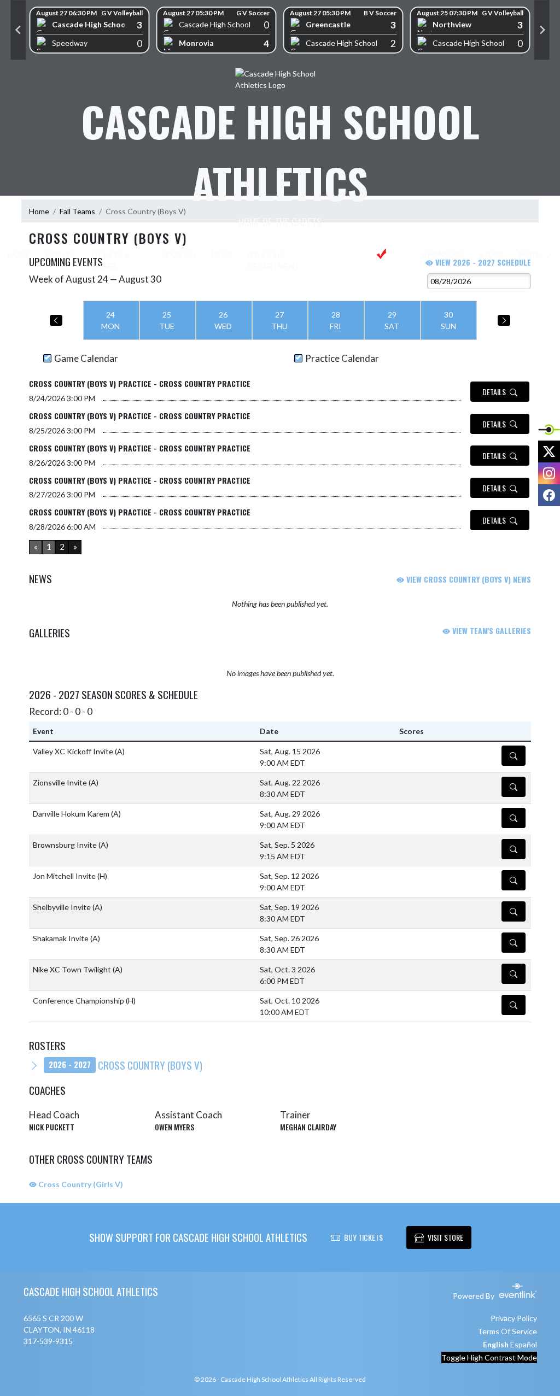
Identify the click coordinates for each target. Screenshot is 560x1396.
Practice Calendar (342, 358)
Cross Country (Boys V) (125, 1064)
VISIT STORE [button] (445, 1237)
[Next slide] (542, 30)
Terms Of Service (507, 1331)
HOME (19, 254)
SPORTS (176, 254)
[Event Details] (513, 756)
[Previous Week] (56, 320)
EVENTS (60, 254)
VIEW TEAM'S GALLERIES (490, 630)
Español (523, 1344)
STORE (491, 254)
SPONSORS (443, 254)
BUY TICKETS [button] (363, 1237)
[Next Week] (504, 320)
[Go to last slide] (18, 30)
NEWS (222, 254)
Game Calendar (86, 358)
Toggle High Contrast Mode (489, 1357)
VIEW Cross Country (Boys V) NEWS (467, 579)
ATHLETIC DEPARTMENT (274, 260)
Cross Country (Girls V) (80, 1184)
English (496, 1344)
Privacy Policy (514, 1318)
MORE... (532, 254)
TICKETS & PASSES (110, 260)
